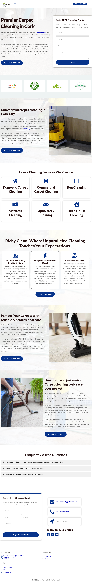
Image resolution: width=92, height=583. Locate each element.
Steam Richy (41, 32)
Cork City (26, 129)
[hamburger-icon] (15, 3)
